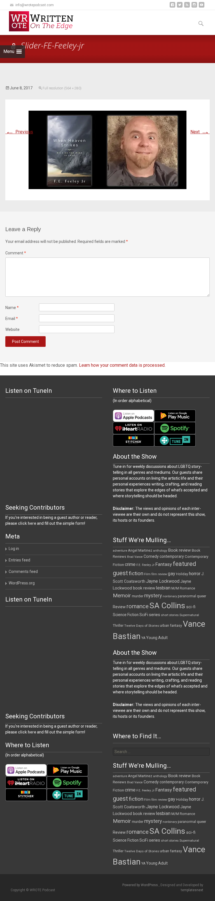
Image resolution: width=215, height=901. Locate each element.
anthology (160, 550)
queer (201, 596)
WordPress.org (22, 583)
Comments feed (23, 571)
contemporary (172, 556)
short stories (170, 615)
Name (12, 307)
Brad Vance (135, 557)
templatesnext (192, 890)
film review (159, 574)
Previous (19, 131)
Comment (15, 253)
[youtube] (201, 7)
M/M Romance (183, 588)
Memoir (122, 595)
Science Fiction (126, 614)
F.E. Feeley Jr (145, 565)
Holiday (182, 574)
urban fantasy (171, 625)
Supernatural (189, 615)
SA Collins (167, 605)
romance (138, 606)
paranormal (187, 596)
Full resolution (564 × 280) (62, 88)
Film (147, 574)
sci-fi (190, 606)
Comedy (151, 556)
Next (200, 131)
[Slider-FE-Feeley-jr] (107, 149)
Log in (14, 548)
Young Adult (157, 637)
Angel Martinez (140, 550)
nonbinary (170, 596)
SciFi (143, 614)
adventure (120, 550)
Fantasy (163, 564)
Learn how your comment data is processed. (122, 365)
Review (119, 607)
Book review (179, 550)
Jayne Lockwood (162, 581)
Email (11, 318)
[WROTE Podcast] (43, 21)
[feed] (187, 7)
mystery (153, 595)
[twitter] (180, 7)
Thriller (118, 625)
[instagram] (194, 7)
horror (194, 573)
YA (143, 638)
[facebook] (172, 7)
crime (130, 564)
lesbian (163, 588)
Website (12, 329)
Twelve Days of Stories (141, 626)
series (154, 614)
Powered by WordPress (140, 885)
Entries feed (19, 560)
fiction (136, 573)
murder (137, 596)
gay (171, 573)
